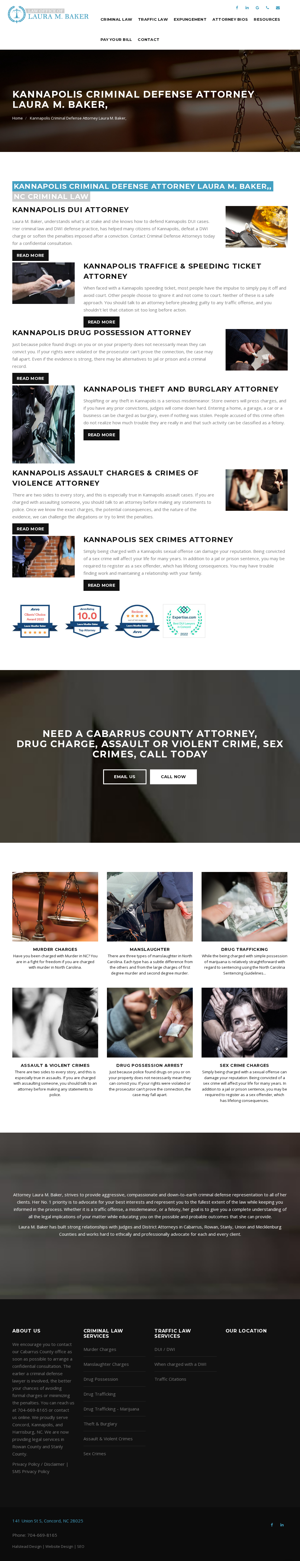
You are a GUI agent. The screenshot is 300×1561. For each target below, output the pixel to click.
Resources (267, 19)
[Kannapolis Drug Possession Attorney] (257, 351)
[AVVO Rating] (108, 620)
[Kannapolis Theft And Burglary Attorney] (43, 425)
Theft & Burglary (100, 1424)
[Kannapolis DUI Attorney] (257, 228)
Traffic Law (153, 19)
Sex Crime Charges (244, 1065)
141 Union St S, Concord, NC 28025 (47, 1521)
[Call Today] (267, 4)
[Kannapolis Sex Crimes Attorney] (43, 557)
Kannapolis (42, 1424)
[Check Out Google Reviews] (257, 4)
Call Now (173, 776)
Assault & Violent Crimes (55, 1065)
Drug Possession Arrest (149, 1065)
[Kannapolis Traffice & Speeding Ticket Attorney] (43, 284)
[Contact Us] (277, 4)
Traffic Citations (170, 1379)
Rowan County (26, 1446)
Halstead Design (27, 1546)
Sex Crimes (94, 1453)
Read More (30, 255)
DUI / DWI (164, 1349)
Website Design (59, 1546)
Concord (20, 1424)
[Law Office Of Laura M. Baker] (48, 14)
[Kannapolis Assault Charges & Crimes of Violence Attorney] (257, 491)
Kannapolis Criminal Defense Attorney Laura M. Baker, (78, 118)
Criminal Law (116, 19)
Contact (148, 39)
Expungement (190, 19)
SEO (80, 1546)
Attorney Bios (230, 19)
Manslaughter (150, 949)
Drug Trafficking (244, 949)
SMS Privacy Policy (31, 1471)
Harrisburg (23, 1432)
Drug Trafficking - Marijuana (111, 1409)
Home (17, 118)
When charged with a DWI (180, 1364)
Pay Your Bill (116, 39)
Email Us (124, 776)
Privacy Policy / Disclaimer (38, 1464)
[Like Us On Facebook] (236, 4)
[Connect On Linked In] (247, 4)
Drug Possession (100, 1379)
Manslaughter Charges (106, 1364)
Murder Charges (55, 949)
